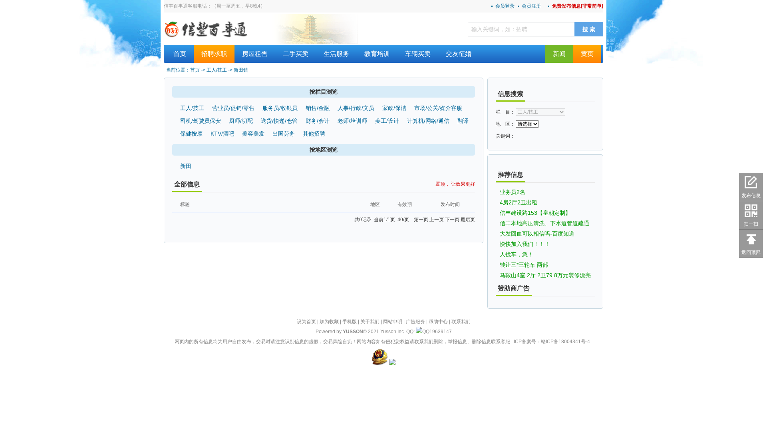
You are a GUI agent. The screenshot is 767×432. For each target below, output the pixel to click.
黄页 (587, 53)
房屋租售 (255, 53)
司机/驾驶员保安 (200, 121)
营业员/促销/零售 (233, 108)
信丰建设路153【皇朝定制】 (535, 213)
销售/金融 (318, 108)
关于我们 (370, 321)
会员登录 (505, 6)
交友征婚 (458, 53)
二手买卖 (295, 53)
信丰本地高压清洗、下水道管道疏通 (544, 223)
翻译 (463, 121)
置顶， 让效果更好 (455, 184)
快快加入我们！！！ (525, 244)
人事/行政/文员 (356, 108)
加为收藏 (329, 321)
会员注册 (531, 6)
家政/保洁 (394, 108)
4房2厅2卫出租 (518, 202)
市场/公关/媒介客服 (438, 108)
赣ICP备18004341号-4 (565, 341)
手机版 (349, 321)
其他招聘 (314, 133)
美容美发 (253, 133)
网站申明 (392, 321)
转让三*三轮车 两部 (524, 265)
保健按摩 (191, 133)
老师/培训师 (352, 121)
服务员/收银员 (280, 108)
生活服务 (336, 53)
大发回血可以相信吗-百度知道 (537, 233)
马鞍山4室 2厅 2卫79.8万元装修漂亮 (545, 275)
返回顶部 (751, 252)
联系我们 (461, 321)
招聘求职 (214, 53)
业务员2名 (512, 192)
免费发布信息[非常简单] (577, 6)
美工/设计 (387, 121)
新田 (185, 166)
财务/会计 (318, 121)
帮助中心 (438, 321)
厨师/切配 (241, 121)
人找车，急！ (516, 254)
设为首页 (306, 321)
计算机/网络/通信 (428, 121)
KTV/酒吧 (222, 133)
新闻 (559, 53)
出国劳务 (283, 133)
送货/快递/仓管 (279, 121)
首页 (179, 53)
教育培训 (377, 53)
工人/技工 (192, 108)
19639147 (440, 331)
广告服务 (415, 321)
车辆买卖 (418, 53)
